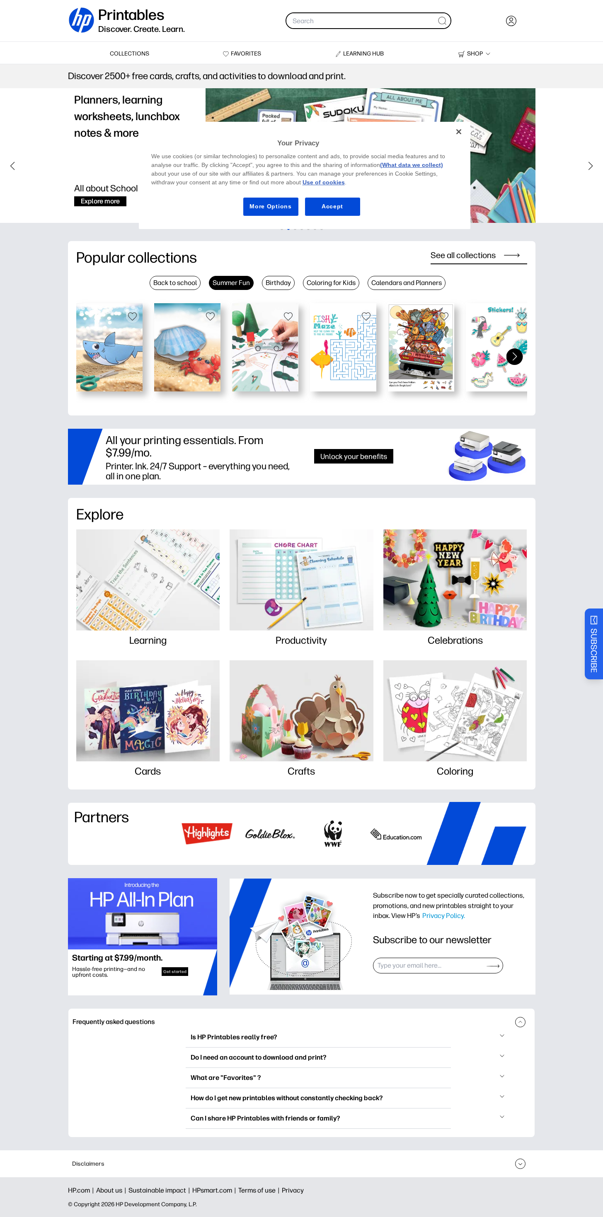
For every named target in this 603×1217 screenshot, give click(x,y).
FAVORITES (246, 53)
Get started (174, 971)
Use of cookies (324, 182)
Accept (332, 206)
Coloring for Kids (331, 283)
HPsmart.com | (215, 1190)
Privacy (293, 1190)
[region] (304, 175)
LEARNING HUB (363, 53)
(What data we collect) (411, 165)
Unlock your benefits (353, 456)
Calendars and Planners (406, 283)
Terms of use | (260, 1190)
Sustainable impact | (160, 1190)
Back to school (175, 283)
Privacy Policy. (443, 915)
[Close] (459, 132)
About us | (112, 1190)
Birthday (278, 283)
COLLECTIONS (129, 53)
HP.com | (82, 1190)
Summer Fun (231, 283)
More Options (270, 206)
